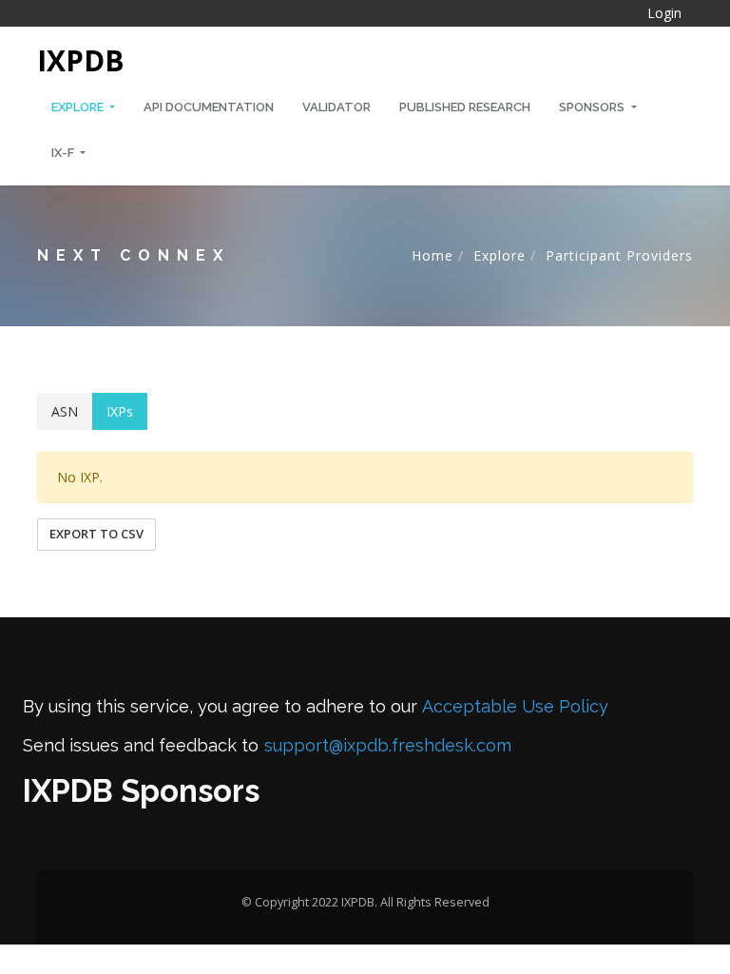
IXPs (119, 411)
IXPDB (81, 60)
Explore (78, 107)
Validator (336, 107)
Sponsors (593, 107)
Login (664, 13)
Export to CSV (96, 533)
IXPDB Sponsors (141, 790)
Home (432, 255)
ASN (64, 411)
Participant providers (619, 255)
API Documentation (209, 107)
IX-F (64, 153)
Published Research (464, 107)
